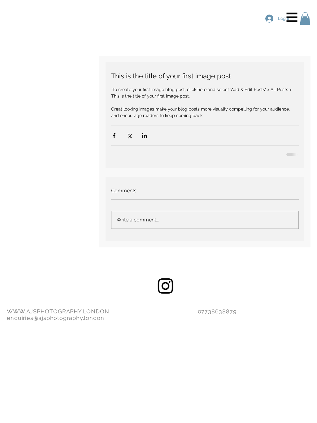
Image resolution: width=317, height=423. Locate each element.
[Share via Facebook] (114, 135)
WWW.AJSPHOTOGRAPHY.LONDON (58, 311)
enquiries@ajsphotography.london (55, 318)
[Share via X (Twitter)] (129, 135)
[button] (292, 17)
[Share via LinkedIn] (144, 135)
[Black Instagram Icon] (165, 286)
